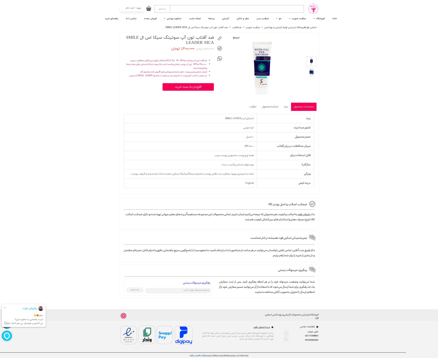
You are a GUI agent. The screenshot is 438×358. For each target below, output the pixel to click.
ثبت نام (130, 8)
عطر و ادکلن (243, 18)
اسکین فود (303, 214)
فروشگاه (320, 18)
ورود (138, 8)
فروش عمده (150, 18)
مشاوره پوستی (174, 18)
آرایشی (225, 18)
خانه (334, 18)
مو (280, 18)
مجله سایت (195, 18)
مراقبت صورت (299, 18)
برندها (212, 18)
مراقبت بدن (263, 18)
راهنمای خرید (111, 18)
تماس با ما (131, 18)
